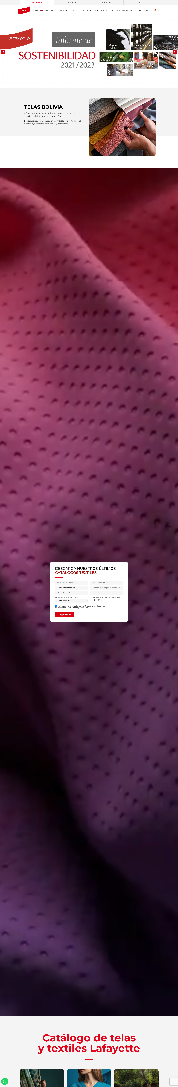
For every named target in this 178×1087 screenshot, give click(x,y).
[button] (3, 52)
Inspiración (127, 10)
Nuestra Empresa (66, 10)
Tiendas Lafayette (102, 10)
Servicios (147, 10)
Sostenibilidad (84, 10)
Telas (138, 10)
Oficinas (116, 10)
